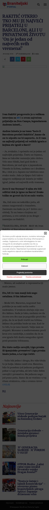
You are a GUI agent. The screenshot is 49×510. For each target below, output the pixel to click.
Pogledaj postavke (25, 272)
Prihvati (24, 259)
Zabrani (24, 266)
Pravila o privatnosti (14, 277)
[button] (45, 233)
